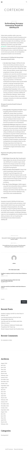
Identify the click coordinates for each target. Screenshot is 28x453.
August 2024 (4, 412)
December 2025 (5, 379)
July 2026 (3, 365)
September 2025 (5, 385)
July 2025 (3, 389)
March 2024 (4, 422)
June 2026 (3, 367)
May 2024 (3, 418)
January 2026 (4, 377)
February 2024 (4, 424)
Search (2, 299)
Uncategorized (4, 435)
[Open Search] (26, 2)
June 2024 (3, 416)
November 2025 (5, 381)
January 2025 (4, 401)
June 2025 (3, 391)
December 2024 (5, 403)
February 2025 (4, 399)
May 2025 (3, 393)
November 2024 (5, 405)
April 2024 (3, 420)
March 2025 (4, 397)
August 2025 (4, 387)
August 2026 (4, 363)
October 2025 (4, 383)
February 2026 (4, 375)
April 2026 (3, 371)
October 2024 (4, 408)
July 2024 (3, 414)
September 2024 (5, 410)
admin (14, 263)
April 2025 (3, 395)
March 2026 (4, 373)
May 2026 (3, 369)
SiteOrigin (20, 449)
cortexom (14, 10)
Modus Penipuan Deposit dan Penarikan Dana (12, 329)
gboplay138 (4, 46)
